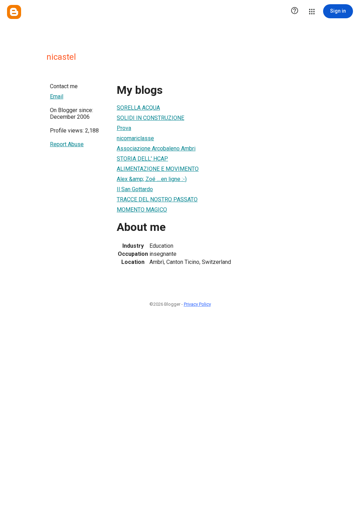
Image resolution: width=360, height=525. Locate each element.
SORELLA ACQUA (138, 107)
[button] (294, 11)
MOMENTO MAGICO (142, 209)
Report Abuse (67, 144)
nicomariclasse (135, 138)
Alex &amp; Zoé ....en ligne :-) (152, 179)
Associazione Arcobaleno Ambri (156, 148)
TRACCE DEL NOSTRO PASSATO (157, 199)
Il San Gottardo (135, 189)
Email (56, 96)
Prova (124, 128)
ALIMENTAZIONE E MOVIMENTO (158, 169)
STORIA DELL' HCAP (142, 158)
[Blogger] (14, 12)
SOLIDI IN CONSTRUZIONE (150, 118)
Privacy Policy (197, 304)
